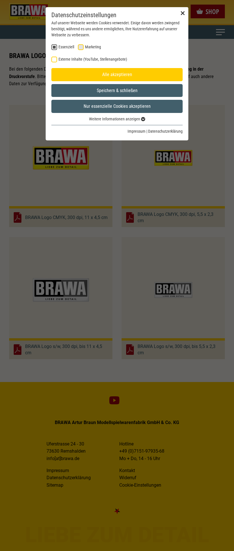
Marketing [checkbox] (93, 47)
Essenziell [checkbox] (66, 47)
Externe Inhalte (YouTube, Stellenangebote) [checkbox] (92, 59)
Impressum (137, 131)
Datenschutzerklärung (165, 131)
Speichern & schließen (117, 90)
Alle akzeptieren (117, 74)
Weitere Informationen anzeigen (115, 119)
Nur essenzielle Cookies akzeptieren (117, 106)
